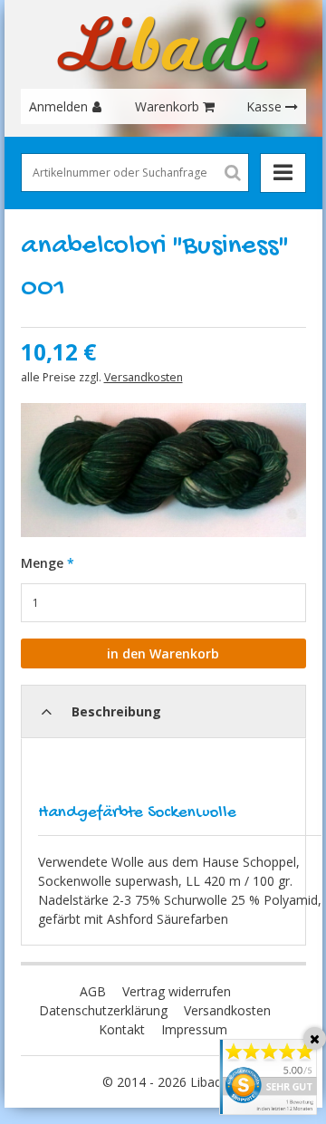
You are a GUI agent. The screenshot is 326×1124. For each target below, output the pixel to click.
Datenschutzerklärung (103, 1010)
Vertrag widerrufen (176, 991)
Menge (42, 563)
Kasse (264, 106)
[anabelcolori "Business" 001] (163, 470)
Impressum (194, 1029)
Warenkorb (167, 106)
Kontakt (122, 1029)
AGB (93, 991)
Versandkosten (143, 377)
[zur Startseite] (163, 44)
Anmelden (58, 106)
